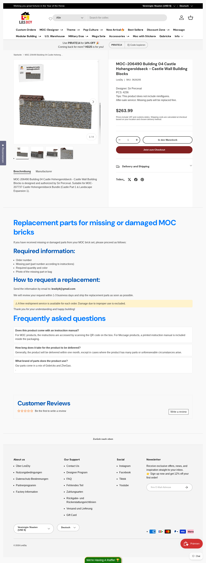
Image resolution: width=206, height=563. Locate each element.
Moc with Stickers (144, 36)
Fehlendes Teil (74, 485)
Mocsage (179, 29)
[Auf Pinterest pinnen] (142, 179)
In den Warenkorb (167, 140)
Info (177, 36)
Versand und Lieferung (79, 508)
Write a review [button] (178, 411)
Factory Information (27, 491)
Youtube (124, 485)
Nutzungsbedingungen (29, 472)
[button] (190, 17)
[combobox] (109, 17)
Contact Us (72, 466)
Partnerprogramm (26, 485)
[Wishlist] (50, 19)
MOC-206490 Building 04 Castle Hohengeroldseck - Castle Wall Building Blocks (44, 55)
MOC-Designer (49, 29)
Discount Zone (156, 29)
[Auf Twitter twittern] (129, 179)
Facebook (125, 472)
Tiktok (122, 479)
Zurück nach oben (103, 439)
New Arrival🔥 (115, 29)
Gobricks (165, 36)
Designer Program (76, 472)
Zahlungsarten (74, 491)
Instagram (125, 466)
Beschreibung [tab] (22, 171)
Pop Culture (90, 29)
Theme (71, 29)
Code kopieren (137, 45)
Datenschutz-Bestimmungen (32, 479)
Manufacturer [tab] (44, 171)
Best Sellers (135, 29)
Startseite (18, 55)
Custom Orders (26, 29)
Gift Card (71, 515)
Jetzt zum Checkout (154, 149)
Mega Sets (98, 36)
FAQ (69, 479)
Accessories (117, 36)
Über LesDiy (23, 466)
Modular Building (26, 36)
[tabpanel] (57, 185)
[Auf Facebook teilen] (136, 179)
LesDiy (119, 79)
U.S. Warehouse (55, 36)
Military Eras (76, 36)
